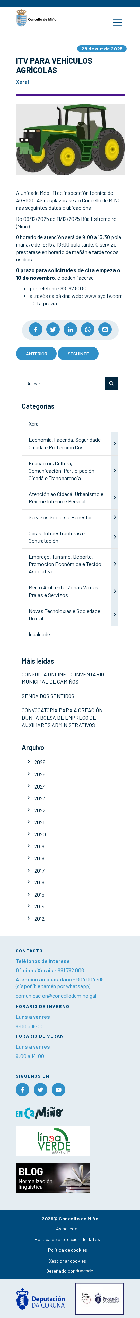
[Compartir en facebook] (35, 329)
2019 (39, 846)
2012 (39, 918)
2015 (39, 894)
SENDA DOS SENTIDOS (48, 696)
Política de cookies (67, 1250)
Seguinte (78, 353)
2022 (40, 810)
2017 (39, 870)
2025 (40, 774)
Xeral (34, 423)
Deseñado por (61, 1271)
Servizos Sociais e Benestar (60, 517)
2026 (40, 762)
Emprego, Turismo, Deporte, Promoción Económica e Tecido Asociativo (65, 563)
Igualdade (39, 634)
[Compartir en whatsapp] (87, 329)
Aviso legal (67, 1228)
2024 (40, 786)
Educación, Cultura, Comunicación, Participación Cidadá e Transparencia (61, 470)
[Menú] (117, 22)
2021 (39, 822)
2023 (40, 798)
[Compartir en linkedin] (70, 329)
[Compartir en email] (105, 329)
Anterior (36, 353)
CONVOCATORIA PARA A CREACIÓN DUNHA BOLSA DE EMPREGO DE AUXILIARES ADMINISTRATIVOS (62, 717)
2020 (40, 834)
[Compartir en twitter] (53, 329)
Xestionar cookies (67, 1261)
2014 (39, 906)
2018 (39, 858)
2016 (39, 882)
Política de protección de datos (67, 1239)
